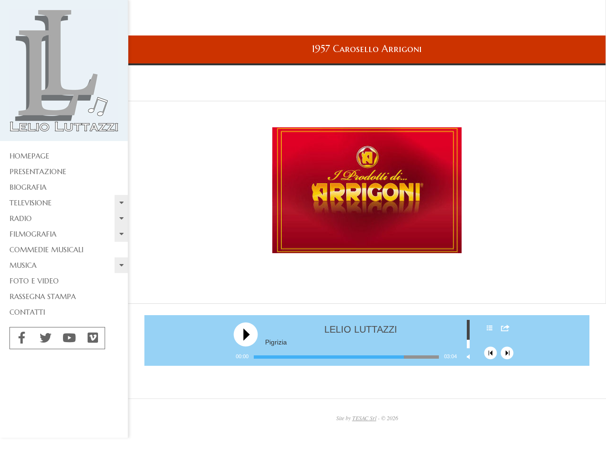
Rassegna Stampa (42, 296)
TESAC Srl (364, 418)
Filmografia (32, 234)
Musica (22, 265)
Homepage (29, 155)
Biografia (27, 187)
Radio (20, 218)
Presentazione (37, 171)
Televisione (30, 202)
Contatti (27, 312)
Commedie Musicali (46, 249)
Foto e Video (34, 280)
